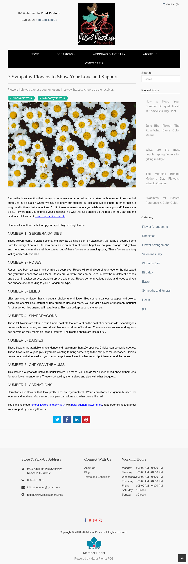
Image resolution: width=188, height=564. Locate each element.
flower (146, 299)
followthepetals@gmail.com (43, 487)
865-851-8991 (47, 19)
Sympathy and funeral (156, 290)
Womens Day (151, 263)
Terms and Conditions (97, 476)
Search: (146, 72)
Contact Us (94, 63)
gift (144, 308)
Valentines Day (152, 254)
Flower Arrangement (155, 245)
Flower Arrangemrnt (155, 226)
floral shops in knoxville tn (50, 216)
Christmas (148, 235)
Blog (87, 472)
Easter (146, 281)
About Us (150, 54)
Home (35, 54)
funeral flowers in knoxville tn (48, 404)
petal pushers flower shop (86, 404)
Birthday (147, 272)
